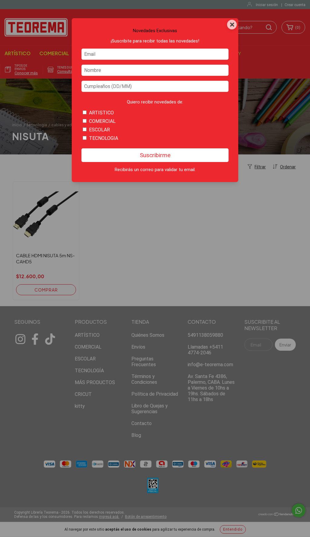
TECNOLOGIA (103, 138)
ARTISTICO (101, 113)
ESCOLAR (99, 130)
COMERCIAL (102, 121)
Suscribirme (155, 155)
